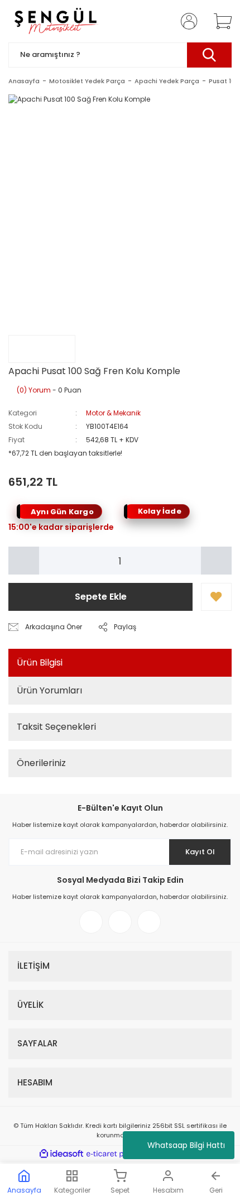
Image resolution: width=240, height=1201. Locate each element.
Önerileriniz (41, 763)
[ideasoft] (61, 1154)
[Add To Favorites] (216, 597)
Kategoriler (72, 1190)
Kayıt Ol (200, 851)
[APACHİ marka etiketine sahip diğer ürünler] (41, 349)
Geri (216, 1190)
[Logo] (55, 21)
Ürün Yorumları (49, 690)
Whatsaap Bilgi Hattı (186, 1145)
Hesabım (168, 1190)
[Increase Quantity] (216, 561)
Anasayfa (24, 1190)
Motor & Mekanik (113, 413)
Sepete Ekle (101, 596)
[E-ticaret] (118, 1154)
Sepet (120, 1190)
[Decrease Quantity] (23, 561)
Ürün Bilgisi (40, 662)
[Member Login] (186, 21)
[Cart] (219, 21)
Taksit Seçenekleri (56, 726)
